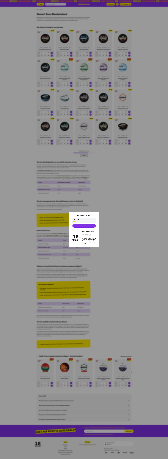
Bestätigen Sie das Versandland (84, 226)
